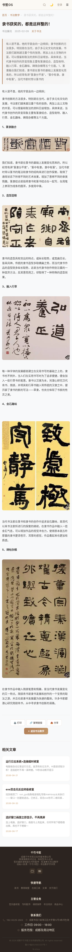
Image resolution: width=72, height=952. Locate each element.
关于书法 (36, 31)
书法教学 (15, 15)
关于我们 (53, 888)
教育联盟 (25, 888)
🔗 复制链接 (36, 722)
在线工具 (36, 888)
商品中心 (58, 904)
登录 (59, 4)
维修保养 (37, 904)
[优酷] (39, 871)
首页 (4, 15)
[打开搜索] (44, 5)
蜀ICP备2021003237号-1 (36, 945)
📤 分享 (54, 722)
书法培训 (48, 904)
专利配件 (26, 904)
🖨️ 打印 (18, 722)
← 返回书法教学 (36, 731)
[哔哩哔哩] (32, 871)
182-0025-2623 (15, 920)
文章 (44, 888)
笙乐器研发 (14, 904)
